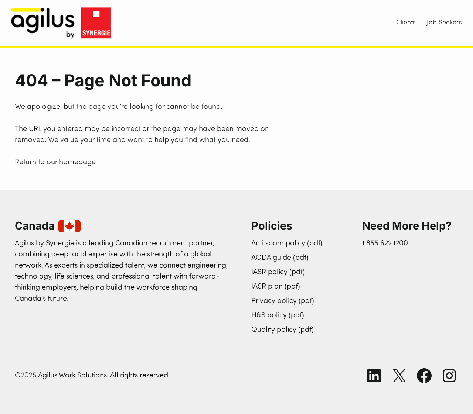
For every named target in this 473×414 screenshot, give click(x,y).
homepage (77, 162)
